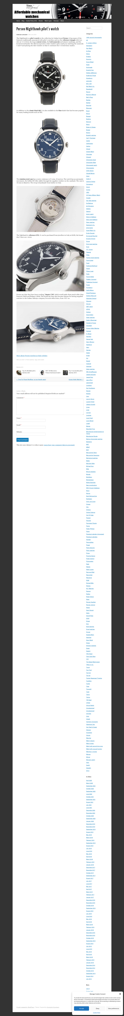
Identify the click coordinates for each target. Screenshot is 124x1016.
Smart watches (90, 629)
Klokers (88, 393)
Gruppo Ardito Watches (76, 379)
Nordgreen (89, 499)
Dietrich (88, 211)
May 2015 (89, 952)
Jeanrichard (89, 383)
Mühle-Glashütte (90, 482)
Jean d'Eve (89, 380)
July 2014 (89, 979)
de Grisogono (90, 206)
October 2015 (90, 938)
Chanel (88, 149)
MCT (87, 450)
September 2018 (90, 843)
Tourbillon (89, 681)
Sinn (87, 624)
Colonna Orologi (90, 181)
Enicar (88, 241)
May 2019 (89, 835)
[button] (120, 994)
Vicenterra (89, 732)
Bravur (88, 113)
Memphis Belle (90, 463)
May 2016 (89, 919)
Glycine (88, 304)
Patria (88, 531)
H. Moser (88, 334)
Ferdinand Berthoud (91, 266)
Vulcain (88, 735)
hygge (88, 355)
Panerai (88, 518)
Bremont (88, 122)
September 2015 (90, 941)
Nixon (87, 491)
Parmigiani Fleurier (91, 523)
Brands (41, 21)
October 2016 (90, 905)
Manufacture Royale (91, 436)
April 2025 (89, 780)
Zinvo (87, 771)
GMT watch (89, 306)
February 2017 (90, 895)
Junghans (89, 385)
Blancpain (89, 108)
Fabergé (88, 252)
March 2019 (89, 837)
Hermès (88, 350)
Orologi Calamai (90, 512)
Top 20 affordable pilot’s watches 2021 (29, 372)
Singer (88, 621)
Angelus (88, 56)
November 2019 (90, 827)
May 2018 (89, 854)
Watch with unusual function (94, 749)
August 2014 (89, 976)
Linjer (87, 410)
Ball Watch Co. (90, 86)
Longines (88, 415)
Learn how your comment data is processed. (59, 445)
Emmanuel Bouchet (91, 236)
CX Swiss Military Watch (93, 195)
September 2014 (90, 973)
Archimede (89, 67)
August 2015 (89, 943)
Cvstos (88, 190)
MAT (87, 444)
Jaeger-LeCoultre (91, 374)
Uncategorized (90, 711)
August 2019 (89, 832)
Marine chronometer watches (94, 439)
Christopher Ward (91, 162)
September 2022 (90, 791)
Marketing (89, 442)
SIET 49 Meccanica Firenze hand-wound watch (53, 372)
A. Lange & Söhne (91, 43)
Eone (87, 247)
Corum (88, 187)
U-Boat (88, 703)
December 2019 (90, 824)
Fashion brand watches (92, 258)
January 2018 (90, 865)
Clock (87, 176)
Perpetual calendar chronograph (95, 534)
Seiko (87, 613)
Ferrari (88, 268)
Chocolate (89, 154)
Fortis (87, 274)
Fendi (87, 263)
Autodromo (89, 78)
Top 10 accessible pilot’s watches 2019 (76, 372)
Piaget (88, 545)
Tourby (88, 684)
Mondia (88, 474)
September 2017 (90, 875)
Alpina (88, 54)
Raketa (88, 567)
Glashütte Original (91, 298)
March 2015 (89, 957)
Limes (88, 407)
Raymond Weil (90, 572)
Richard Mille (89, 583)
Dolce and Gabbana (91, 219)
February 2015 (90, 960)
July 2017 (89, 881)
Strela (88, 648)
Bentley (88, 100)
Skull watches (90, 626)
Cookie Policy (96, 1012)
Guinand (88, 331)
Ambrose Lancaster (22, 34)
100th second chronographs (94, 37)
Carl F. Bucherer (90, 138)
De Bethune (89, 203)
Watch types (48, 21)
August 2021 (89, 802)
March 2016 (89, 924)
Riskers (88, 586)
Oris (87, 507)
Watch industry (90, 741)
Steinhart (88, 637)
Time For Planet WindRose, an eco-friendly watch (31, 379)
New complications (91, 485)
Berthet (88, 103)
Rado (87, 564)
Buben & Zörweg (91, 127)
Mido (87, 469)
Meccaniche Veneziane (92, 455)
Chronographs (90, 168)
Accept (81, 1008)
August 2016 (89, 911)
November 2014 (90, 968)
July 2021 (89, 805)
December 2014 (90, 965)
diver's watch (89, 214)
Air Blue (88, 51)
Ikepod (88, 361)
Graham (88, 312)
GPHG (88, 309)
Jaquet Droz (89, 377)
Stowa (88, 643)
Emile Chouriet (90, 233)
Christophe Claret (91, 160)
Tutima (88, 697)
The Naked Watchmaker (93, 662)
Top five (88, 673)
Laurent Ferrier (90, 402)
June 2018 (89, 851)
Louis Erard (89, 418)
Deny (97, 1008)
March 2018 (89, 859)
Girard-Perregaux (91, 293)
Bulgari (88, 130)
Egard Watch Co (90, 230)
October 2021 (90, 797)
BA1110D (89, 84)
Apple (87, 65)
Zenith (88, 765)
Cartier (88, 141)
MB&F (88, 447)
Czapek (88, 198)
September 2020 (90, 818)
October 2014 (90, 971)
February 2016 (90, 927)
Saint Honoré (89, 610)
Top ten (88, 675)
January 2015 (90, 962)
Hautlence (89, 345)
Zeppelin (88, 768)
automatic (89, 81)
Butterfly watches (91, 135)
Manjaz (88, 426)
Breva (88, 124)
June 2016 (89, 916)
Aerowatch (89, 46)
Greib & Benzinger (91, 320)
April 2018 (89, 856)
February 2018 (90, 862)
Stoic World (89, 640)
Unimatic (88, 713)
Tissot (88, 667)
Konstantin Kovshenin (53, 1007)
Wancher (88, 738)
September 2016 (90, 908)
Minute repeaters (91, 472)
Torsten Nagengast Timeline (94, 678)
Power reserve (90, 559)
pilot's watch (41, 359)
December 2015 (90, 933)
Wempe (88, 754)
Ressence (89, 578)
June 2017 (89, 884)
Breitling (88, 119)
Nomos (88, 493)
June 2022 (89, 794)
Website (19, 432)
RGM (87, 580)
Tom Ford (89, 670)
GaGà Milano (90, 290)
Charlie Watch (90, 152)
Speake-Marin (90, 635)
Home (18, 21)
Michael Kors (90, 466)
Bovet (88, 111)
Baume (88, 92)
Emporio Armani (90, 239)
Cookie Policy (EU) (31, 21)
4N (87, 40)
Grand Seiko (89, 315)
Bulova (88, 132)
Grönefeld (89, 325)
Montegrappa (89, 480)
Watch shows (90, 743)
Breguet (88, 116)
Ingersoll (88, 364)
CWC (87, 192)
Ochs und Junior (90, 501)
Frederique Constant (92, 282)
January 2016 (90, 930)
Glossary (56, 21)
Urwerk (88, 719)
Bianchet (88, 105)
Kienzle (88, 391)
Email (18, 425)
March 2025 (89, 783)
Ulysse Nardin (90, 705)
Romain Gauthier (91, 602)
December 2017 (90, 867)
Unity (87, 716)
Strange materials (91, 645)
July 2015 (89, 946)
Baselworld (89, 89)
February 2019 (90, 840)
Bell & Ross (89, 97)
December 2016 (90, 900)
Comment (20, 398)
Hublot (88, 353)
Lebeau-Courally (90, 404)
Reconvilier (89, 575)
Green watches (90, 317)
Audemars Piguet (91, 75)
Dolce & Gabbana (91, 217)
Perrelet (88, 539)
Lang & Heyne (90, 399)
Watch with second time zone (94, 746)
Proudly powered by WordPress (25, 1007)
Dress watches (90, 222)
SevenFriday (89, 616)
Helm (87, 347)
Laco (87, 396)
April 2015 (89, 954)
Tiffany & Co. (90, 665)
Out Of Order (89, 515)
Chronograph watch (91, 165)
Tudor (87, 692)
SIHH (87, 618)
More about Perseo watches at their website (31, 356)
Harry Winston (90, 342)
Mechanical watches (92, 458)
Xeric (87, 762)
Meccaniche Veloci (91, 452)
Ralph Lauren (90, 569)
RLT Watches (90, 588)
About (62, 21)
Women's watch (90, 760)
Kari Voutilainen (90, 388)
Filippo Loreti (89, 271)
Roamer (88, 591)
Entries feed (89, 991)
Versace (88, 730)
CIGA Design (90, 171)
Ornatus (88, 510)
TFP (87, 659)
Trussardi (88, 689)
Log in (88, 988)
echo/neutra (89, 228)
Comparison (89, 184)
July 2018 (89, 848)
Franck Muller (90, 277)
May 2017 (89, 886)
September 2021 (90, 799)
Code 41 (88, 179)
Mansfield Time (90, 429)
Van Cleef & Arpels (91, 727)
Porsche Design (90, 556)
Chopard (88, 157)
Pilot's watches (30, 359)
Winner (88, 757)
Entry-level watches (91, 244)
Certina (88, 146)
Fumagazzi (89, 287)
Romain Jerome (90, 605)
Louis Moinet (89, 421)
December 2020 (90, 810)
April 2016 (89, 922)
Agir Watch (89, 48)
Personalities (89, 542)
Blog (23, 21)
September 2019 (90, 829)
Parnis (88, 526)
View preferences (113, 1008)
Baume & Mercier (91, 94)
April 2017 (89, 889)
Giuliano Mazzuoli (91, 296)
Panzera (88, 520)
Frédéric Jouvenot (91, 279)
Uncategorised (90, 708)
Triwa (87, 686)
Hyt (87, 358)
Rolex (87, 599)
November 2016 (90, 903)
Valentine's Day (90, 724)
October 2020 (90, 816)
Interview (88, 366)
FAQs (87, 255)
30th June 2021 (32, 34)
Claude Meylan (90, 173)
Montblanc (89, 477)
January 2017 (90, 897)
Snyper (88, 632)
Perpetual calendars (91, 537)
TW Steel (88, 700)
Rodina (88, 594)
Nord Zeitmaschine (91, 496)
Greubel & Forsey (91, 323)
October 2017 (90, 873)
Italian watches (90, 369)
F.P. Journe (89, 249)
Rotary (88, 607)
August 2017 (89, 878)
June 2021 (89, 808)
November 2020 (90, 813)
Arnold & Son (90, 70)
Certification (89, 143)
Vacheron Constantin (92, 722)
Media (88, 461)
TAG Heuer (89, 654)
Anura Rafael (89, 62)
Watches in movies (91, 752)
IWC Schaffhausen (91, 372)
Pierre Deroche (90, 548)
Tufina (88, 694)
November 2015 (90, 935)
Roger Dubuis (90, 597)
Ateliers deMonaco (91, 73)
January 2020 (90, 821)
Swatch (88, 651)
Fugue (88, 285)
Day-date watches (91, 200)
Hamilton (88, 336)
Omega (88, 504)
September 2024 (90, 786)
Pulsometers (89, 561)
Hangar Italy (89, 339)
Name (19, 418)
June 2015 (89, 949)
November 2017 (90, 870)
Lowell (88, 423)
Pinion (88, 553)
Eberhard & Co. (90, 225)
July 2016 (89, 914)
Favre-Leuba (89, 260)
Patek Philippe (90, 529)
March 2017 (89, 892)
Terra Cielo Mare (90, 656)
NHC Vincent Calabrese (92, 488)
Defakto (88, 209)
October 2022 (90, 788)
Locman (88, 412)
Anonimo (88, 59)
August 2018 (89, 846)
